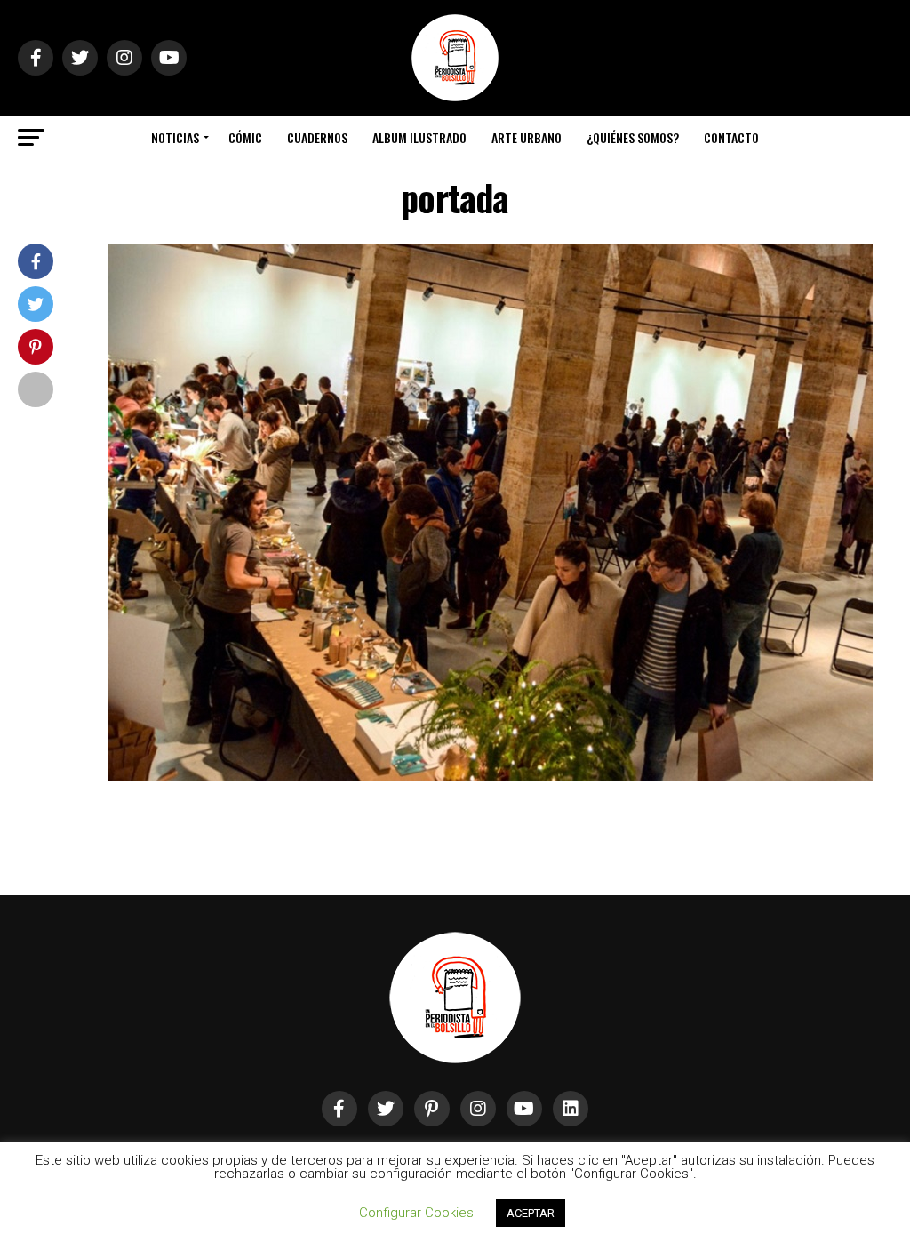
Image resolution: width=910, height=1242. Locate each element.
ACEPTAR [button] (531, 1213)
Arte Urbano (526, 137)
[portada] (490, 776)
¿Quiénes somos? (633, 137)
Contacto (731, 137)
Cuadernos (317, 137)
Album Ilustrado (419, 137)
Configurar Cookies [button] (416, 1213)
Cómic (245, 137)
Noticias (175, 137)
